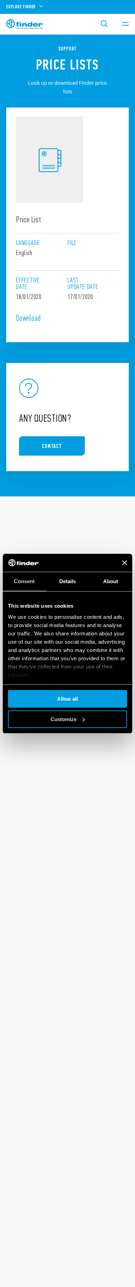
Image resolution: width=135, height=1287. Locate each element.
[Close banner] (124, 562)
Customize (63, 719)
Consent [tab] (24, 581)
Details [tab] (67, 581)
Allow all (67, 699)
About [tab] (110, 581)
